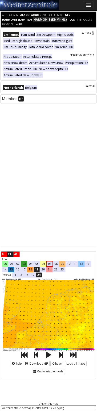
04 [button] (30, 264)
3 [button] (21, 275)
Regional (89, 85)
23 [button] (62, 269)
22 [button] (55, 269)
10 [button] (68, 264)
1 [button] (15, 275)
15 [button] (11, 269)
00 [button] (5, 264)
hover (59, 364)
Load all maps (75, 364)
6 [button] (27, 275)
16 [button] (17, 269)
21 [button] (49, 269)
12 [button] (81, 264)
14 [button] (5, 269)
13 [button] (87, 264)
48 (15, 254)
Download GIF (38, 364)
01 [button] (11, 264)
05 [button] (37, 264)
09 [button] (62, 264)
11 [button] (75, 264)
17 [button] (24, 269)
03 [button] (24, 264)
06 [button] (43, 264)
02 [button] (18, 264)
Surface (86, 32)
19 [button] (36, 269)
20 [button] (43, 269)
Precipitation (77, 54)
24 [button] (38, 275)
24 (9, 254)
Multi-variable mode (50, 371)
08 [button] (56, 264)
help (18, 364)
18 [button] (30, 269)
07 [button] (49, 264)
